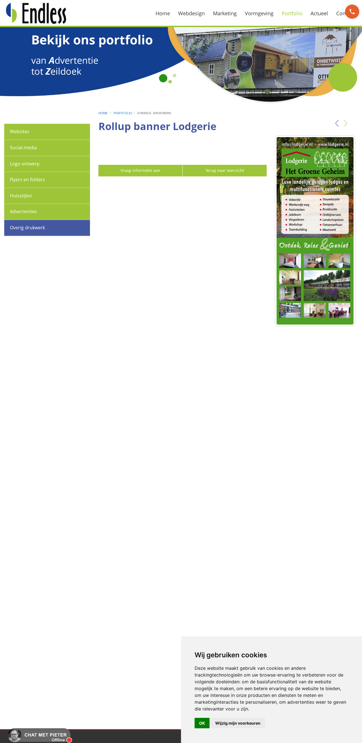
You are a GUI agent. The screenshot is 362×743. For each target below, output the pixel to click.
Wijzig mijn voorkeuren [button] (237, 723)
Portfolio (292, 13)
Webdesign (191, 13)
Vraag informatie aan (140, 170)
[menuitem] (166, 13)
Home (163, 13)
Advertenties (23, 211)
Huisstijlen (21, 196)
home (103, 113)
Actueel (319, 13)
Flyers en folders (27, 179)
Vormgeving (259, 13)
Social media (23, 147)
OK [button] (202, 723)
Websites (19, 131)
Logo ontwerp (25, 164)
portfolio (123, 113)
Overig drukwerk (27, 227)
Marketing (225, 13)
